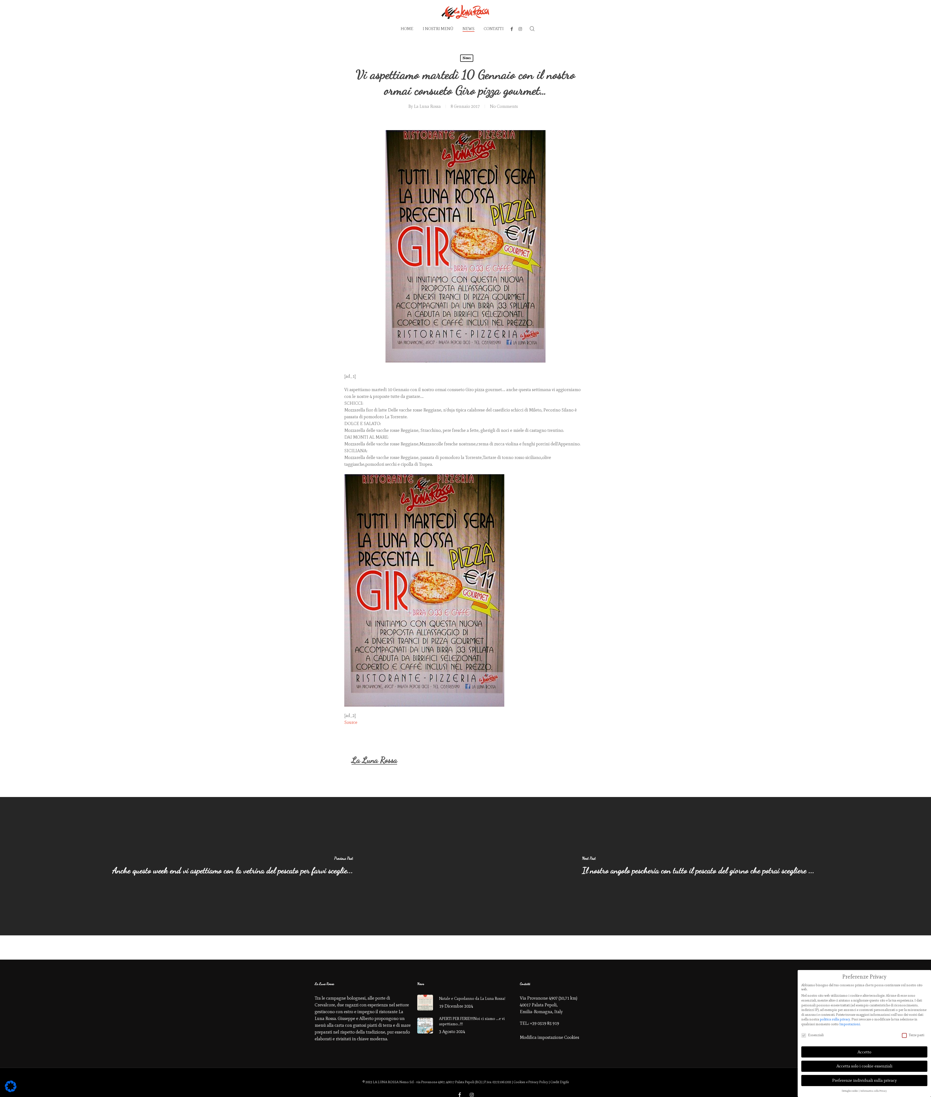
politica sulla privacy (835, 1019)
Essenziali (816, 1035)
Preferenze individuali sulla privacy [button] (864, 1080)
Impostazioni (849, 1024)
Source (350, 722)
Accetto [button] (864, 1052)
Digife (564, 1082)
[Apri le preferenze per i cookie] (10, 1090)
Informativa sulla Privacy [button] (873, 1090)
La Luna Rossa (427, 106)
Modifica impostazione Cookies (549, 1037)
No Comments (504, 106)
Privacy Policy (538, 1082)
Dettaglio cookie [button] (850, 1090)
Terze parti (916, 1035)
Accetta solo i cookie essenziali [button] (864, 1066)
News (467, 58)
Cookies (519, 1082)
